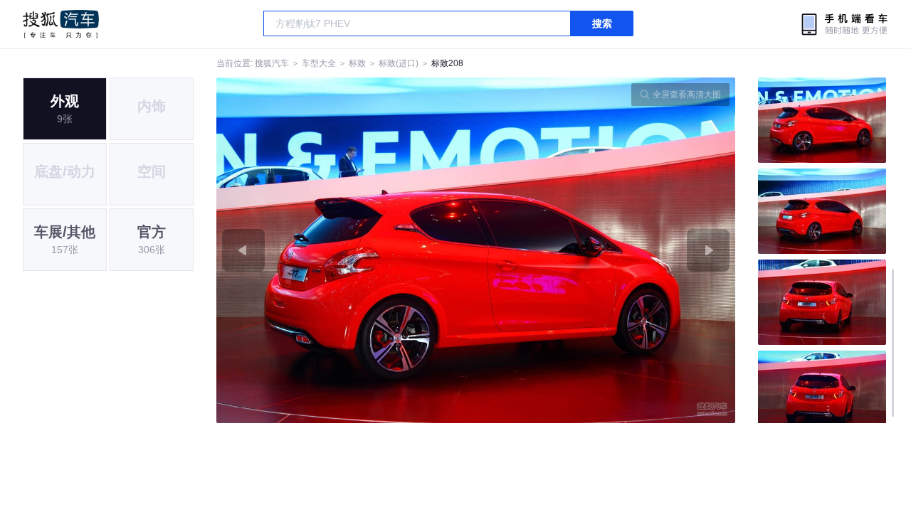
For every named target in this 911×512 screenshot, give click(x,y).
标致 (357, 63)
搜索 (602, 23)
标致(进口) (398, 63)
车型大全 (319, 63)
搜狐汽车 (61, 24)
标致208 (447, 63)
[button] (346, 250)
